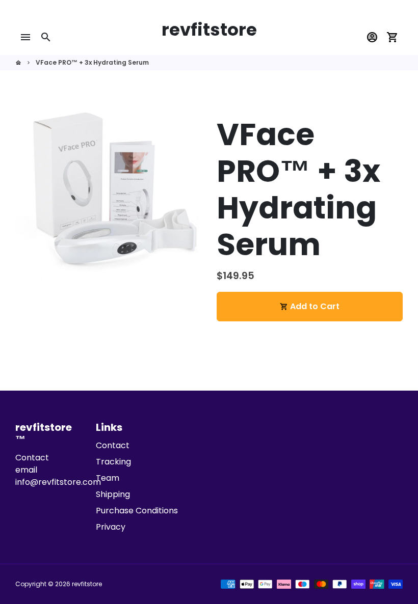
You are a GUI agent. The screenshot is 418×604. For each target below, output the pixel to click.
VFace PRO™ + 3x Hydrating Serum (92, 62)
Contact (112, 445)
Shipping (113, 494)
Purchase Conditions (137, 510)
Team (107, 478)
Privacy (110, 527)
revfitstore (87, 584)
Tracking (113, 462)
